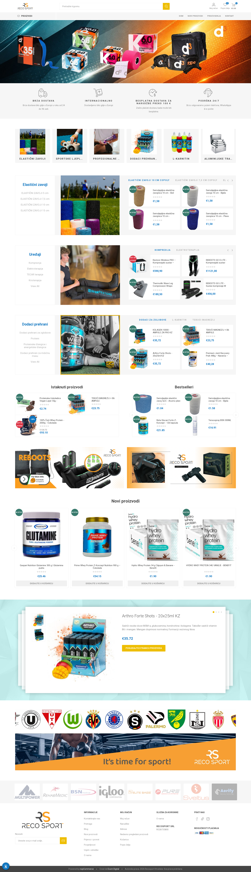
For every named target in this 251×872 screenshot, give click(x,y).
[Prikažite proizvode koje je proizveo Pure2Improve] (111, 792)
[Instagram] (208, 819)
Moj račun (213, 8)
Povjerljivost (89, 844)
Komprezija (35, 262)
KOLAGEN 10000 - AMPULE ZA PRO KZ (162, 331)
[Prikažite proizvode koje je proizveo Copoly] (196, 792)
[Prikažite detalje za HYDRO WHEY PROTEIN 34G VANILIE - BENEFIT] (209, 535)
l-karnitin (181, 158)
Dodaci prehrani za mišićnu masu (35, 354)
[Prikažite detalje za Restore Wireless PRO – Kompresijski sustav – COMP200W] (139, 266)
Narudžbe (124, 824)
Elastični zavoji (32, 158)
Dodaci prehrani (35, 324)
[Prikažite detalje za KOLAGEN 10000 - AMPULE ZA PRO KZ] (139, 335)
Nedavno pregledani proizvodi (134, 834)
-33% (33, 419)
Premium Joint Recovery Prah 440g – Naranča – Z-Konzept (217, 356)
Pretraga (166, 6)
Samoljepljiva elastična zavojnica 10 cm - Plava (217, 214)
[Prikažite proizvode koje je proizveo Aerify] (168, 792)
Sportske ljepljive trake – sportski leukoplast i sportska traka (71, 158)
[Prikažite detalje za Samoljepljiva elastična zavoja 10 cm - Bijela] (193, 196)
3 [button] (219, 612)
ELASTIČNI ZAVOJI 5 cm (35, 193)
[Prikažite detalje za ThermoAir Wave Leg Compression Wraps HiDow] (139, 289)
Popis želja (125, 844)
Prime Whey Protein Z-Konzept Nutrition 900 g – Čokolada (97, 566)
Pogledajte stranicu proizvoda (144, 648)
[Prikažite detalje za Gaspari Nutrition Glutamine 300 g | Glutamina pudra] (41, 535)
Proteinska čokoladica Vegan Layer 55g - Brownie (50, 401)
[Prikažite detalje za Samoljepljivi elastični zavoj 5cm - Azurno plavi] (143, 404)
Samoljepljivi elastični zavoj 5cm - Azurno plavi (168, 399)
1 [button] (213, 612)
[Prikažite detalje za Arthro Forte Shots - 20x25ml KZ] (139, 359)
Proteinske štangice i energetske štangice (35, 346)
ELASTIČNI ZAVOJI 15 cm (35, 210)
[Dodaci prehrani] (90, 345)
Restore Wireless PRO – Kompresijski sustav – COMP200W (164, 263)
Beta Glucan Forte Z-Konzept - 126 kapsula (167, 421)
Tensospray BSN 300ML (219, 420)
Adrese (123, 829)
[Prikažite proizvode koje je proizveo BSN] (27, 792)
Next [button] (232, 180)
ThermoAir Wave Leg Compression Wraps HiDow (163, 286)
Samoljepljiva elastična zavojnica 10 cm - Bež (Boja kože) (163, 193)
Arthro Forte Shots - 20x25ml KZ (162, 354)
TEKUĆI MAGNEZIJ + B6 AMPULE (217, 331)
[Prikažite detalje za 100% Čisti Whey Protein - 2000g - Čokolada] (26, 426)
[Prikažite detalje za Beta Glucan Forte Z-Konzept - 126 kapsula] (143, 426)
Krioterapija (35, 280)
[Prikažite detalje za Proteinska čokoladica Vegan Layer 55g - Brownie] (26, 404)
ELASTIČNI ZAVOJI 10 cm (35, 204)
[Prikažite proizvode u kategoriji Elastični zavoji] (32, 142)
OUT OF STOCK (133, 259)
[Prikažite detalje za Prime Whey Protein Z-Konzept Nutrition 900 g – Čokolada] (97, 535)
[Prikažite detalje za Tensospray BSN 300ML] (195, 426)
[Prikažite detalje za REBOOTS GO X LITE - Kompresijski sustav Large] (193, 266)
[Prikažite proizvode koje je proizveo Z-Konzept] (224, 792)
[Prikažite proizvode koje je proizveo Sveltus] (140, 792)
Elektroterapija (35, 268)
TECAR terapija (35, 274)
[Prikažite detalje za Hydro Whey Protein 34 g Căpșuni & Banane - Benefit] (153, 535)
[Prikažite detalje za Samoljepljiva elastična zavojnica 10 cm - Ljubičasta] (139, 219)
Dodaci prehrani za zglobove (145, 158)
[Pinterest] (197, 819)
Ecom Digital (113, 869)
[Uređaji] (90, 275)
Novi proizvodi (90, 834)
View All (35, 286)
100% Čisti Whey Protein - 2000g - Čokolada (52, 421)
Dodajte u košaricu (41, 583)
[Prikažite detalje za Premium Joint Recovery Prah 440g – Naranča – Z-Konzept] (193, 359)
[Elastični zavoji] (90, 205)
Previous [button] (227, 180)
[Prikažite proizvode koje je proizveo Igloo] (55, 792)
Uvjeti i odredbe (91, 850)
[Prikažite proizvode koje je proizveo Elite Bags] (83, 792)
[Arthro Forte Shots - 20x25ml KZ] (81, 647)
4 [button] (221, 612)
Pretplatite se (63, 840)
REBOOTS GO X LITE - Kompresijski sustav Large (216, 263)
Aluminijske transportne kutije (219, 158)
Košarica (124, 839)
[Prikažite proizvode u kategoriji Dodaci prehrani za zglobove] (144, 142)
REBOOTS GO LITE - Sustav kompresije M (216, 284)
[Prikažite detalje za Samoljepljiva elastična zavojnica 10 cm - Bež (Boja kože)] (139, 196)
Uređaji (35, 254)
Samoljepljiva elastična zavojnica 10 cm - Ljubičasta (163, 216)
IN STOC (133, 189)
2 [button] (216, 612)
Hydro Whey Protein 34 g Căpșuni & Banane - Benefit (153, 566)
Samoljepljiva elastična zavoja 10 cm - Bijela (216, 191)
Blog (86, 829)
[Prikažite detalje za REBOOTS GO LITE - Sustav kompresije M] (193, 289)
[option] (125, 51)
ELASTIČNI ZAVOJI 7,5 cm (35, 198)
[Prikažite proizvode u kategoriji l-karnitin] (181, 142)
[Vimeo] (202, 818)
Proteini (35, 338)
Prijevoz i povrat (91, 839)
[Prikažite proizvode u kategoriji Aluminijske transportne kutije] (218, 142)
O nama (87, 855)
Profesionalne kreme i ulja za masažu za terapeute (108, 158)
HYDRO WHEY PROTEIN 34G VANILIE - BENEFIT (208, 565)
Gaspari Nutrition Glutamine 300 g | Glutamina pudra (41, 566)
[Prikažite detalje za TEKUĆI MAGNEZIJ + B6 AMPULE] (193, 335)
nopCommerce (87, 869)
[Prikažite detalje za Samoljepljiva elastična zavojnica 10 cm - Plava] (193, 219)
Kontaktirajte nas (92, 818)
